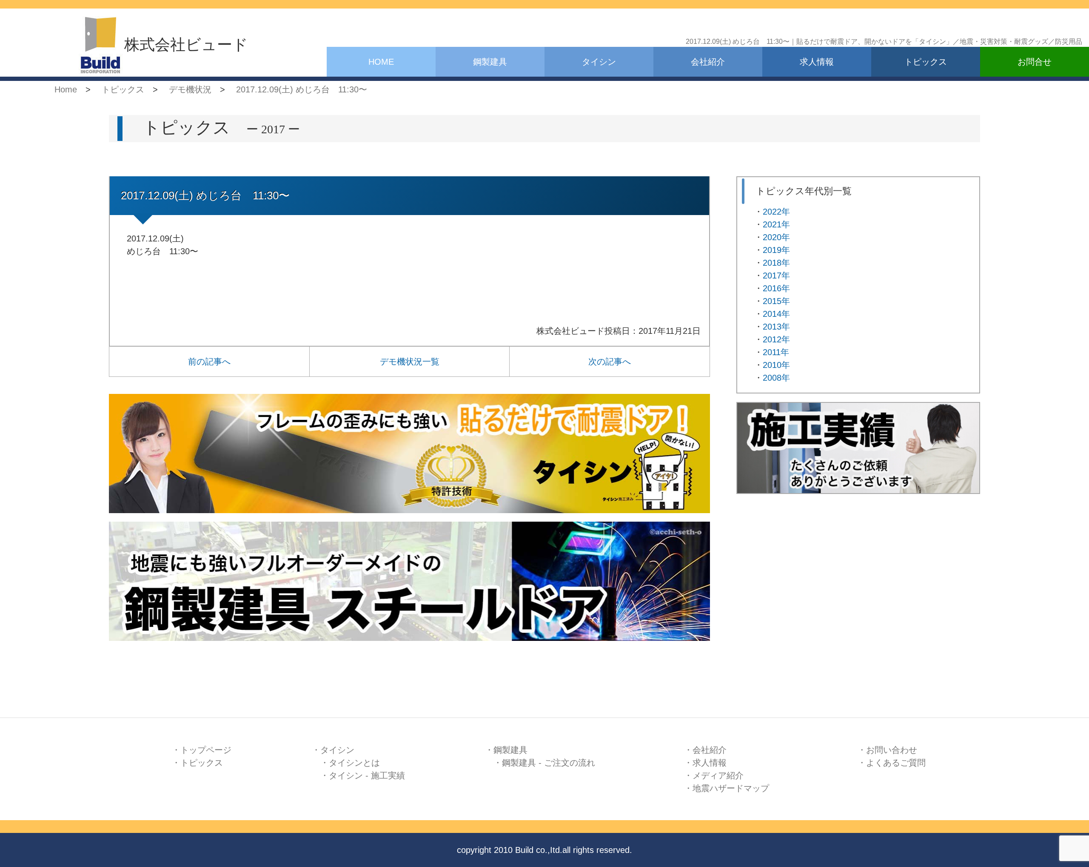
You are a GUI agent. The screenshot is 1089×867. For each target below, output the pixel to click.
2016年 (776, 288)
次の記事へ (609, 361)
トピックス (925, 61)
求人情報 (817, 61)
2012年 (776, 339)
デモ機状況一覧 (409, 361)
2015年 (776, 301)
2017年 (776, 275)
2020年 (776, 237)
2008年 (776, 377)
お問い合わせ (891, 750)
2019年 (776, 250)
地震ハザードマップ (731, 788)
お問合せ (1035, 61)
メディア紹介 (718, 775)
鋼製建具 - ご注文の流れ (548, 762)
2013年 (776, 326)
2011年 (776, 352)
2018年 (776, 262)
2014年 (776, 314)
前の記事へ (209, 361)
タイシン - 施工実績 (367, 775)
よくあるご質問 (896, 762)
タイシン (599, 61)
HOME (381, 61)
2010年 (776, 365)
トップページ (205, 750)
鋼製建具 (490, 61)
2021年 (776, 224)
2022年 (776, 211)
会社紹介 (708, 61)
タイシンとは (354, 762)
